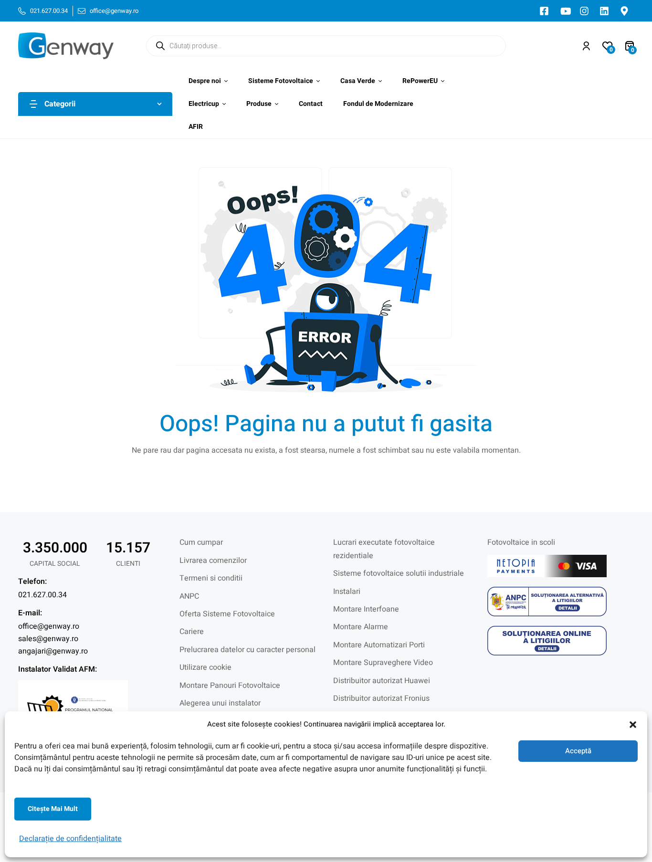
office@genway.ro (48, 626)
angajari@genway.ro (53, 651)
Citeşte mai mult (53, 809)
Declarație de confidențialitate (70, 838)
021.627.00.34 (42, 595)
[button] (633, 724)
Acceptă (578, 751)
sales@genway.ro (48, 638)
